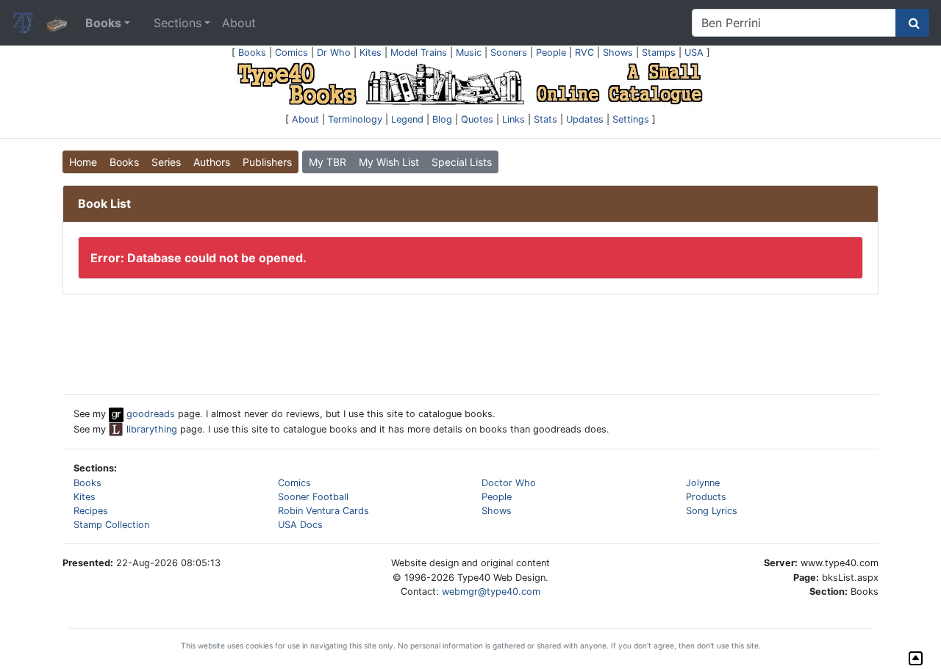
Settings (630, 119)
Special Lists (462, 162)
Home (83, 162)
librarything (150, 429)
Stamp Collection (111, 524)
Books (252, 52)
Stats (545, 119)
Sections (177, 22)
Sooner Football (313, 496)
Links (513, 119)
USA (694, 52)
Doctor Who (509, 482)
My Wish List (389, 162)
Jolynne (703, 482)
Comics (291, 52)
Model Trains (418, 52)
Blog (442, 119)
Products (706, 496)
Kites (370, 52)
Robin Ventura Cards (323, 510)
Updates (585, 119)
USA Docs (300, 524)
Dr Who (334, 52)
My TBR (327, 162)
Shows (618, 52)
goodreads (149, 413)
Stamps (659, 52)
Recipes (91, 510)
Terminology (355, 119)
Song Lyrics (711, 510)
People (551, 52)
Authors (211, 162)
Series (166, 162)
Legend (407, 119)
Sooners (508, 52)
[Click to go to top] (916, 658)
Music (469, 52)
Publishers (267, 162)
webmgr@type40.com (491, 591)
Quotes (477, 119)
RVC (584, 52)
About (239, 22)
